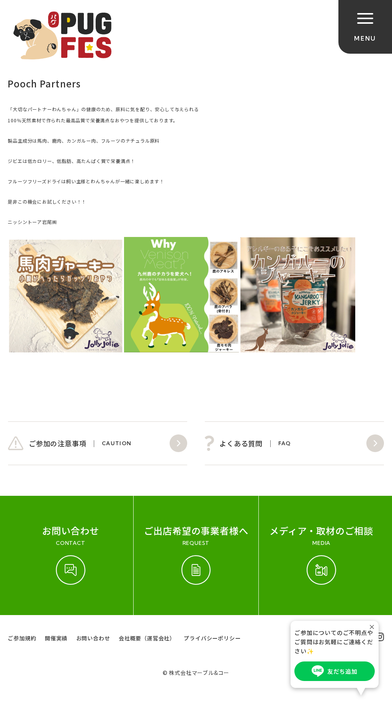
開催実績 (56, 638)
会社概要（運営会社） (147, 638)
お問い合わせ (93, 638)
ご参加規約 (22, 638)
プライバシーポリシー (212, 638)
